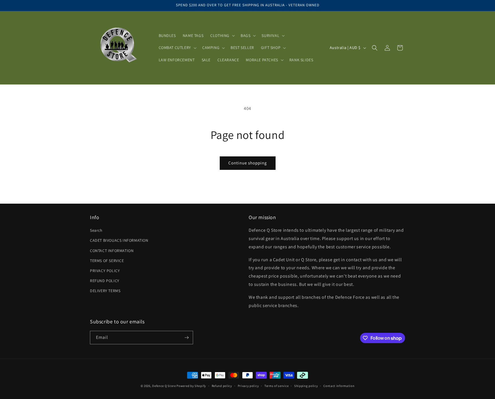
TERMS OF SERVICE (107, 260)
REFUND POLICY (104, 280)
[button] (222, 36)
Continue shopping (247, 163)
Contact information (338, 386)
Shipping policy (306, 386)
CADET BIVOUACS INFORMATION (119, 240)
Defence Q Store (164, 386)
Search (96, 230)
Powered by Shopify (191, 386)
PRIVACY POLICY (105, 270)
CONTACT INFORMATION (111, 250)
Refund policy (222, 386)
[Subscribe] (186, 337)
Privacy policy (248, 386)
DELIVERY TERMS (105, 290)
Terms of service (276, 386)
